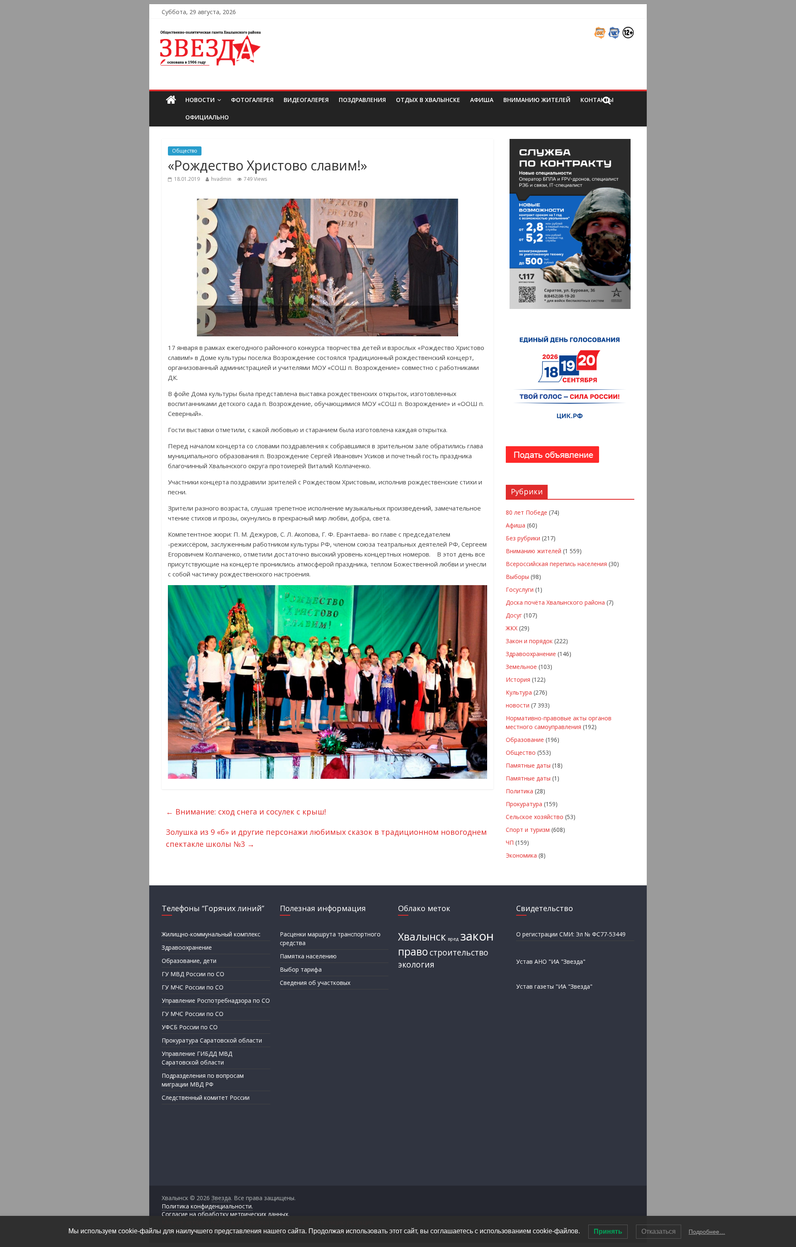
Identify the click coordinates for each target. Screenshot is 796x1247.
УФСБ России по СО (190, 1027)
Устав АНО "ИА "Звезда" (550, 961)
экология (416, 964)
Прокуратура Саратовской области (212, 1040)
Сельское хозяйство (534, 817)
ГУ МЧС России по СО (192, 987)
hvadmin (221, 178)
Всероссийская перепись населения (556, 564)
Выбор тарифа (301, 969)
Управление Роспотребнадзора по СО (216, 1000)
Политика (519, 791)
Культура (519, 692)
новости (517, 705)
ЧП (510, 842)
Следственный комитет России (206, 1097)
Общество (184, 150)
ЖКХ (511, 628)
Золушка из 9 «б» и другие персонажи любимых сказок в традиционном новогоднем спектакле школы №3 (326, 838)
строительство (459, 952)
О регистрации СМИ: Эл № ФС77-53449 (571, 934)
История (518, 679)
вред (453, 939)
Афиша (481, 100)
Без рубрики (523, 538)
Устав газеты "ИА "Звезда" (554, 986)
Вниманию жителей (536, 100)
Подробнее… (707, 1231)
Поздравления (362, 100)
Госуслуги (520, 589)
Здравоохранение (531, 654)
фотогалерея (252, 100)
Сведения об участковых (315, 983)
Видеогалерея (306, 100)
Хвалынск (422, 936)
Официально (207, 117)
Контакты (597, 100)
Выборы (517, 577)
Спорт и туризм (528, 830)
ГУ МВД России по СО (193, 974)
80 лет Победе (526, 512)
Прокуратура (524, 804)
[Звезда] (171, 100)
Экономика (521, 855)
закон (477, 936)
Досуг (514, 615)
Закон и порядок (529, 641)
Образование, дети (189, 961)
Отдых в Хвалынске (428, 100)
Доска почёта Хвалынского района (555, 602)
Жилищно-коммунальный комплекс (211, 934)
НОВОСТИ (200, 100)
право (413, 951)
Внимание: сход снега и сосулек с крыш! (246, 812)
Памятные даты (528, 765)
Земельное (521, 667)
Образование (525, 740)
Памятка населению (308, 956)
